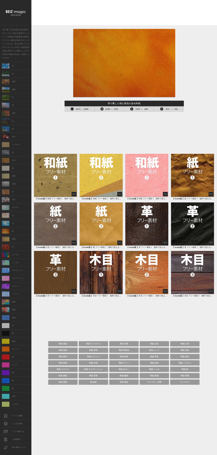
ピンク (14, 365)
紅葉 (13, 113)
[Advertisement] (124, 12)
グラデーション (18, 278)
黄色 (13, 341)
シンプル (15, 263)
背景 (13, 302)
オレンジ (15, 349)
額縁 (13, 239)
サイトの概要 (17, 416)
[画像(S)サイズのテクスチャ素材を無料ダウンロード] (139, 109)
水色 (13, 396)
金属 (13, 184)
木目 (13, 160)
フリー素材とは (18, 431)
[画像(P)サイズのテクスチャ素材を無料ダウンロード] (169, 109)
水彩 (13, 200)
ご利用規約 (16, 439)
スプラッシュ (17, 270)
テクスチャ (16, 145)
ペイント (15, 294)
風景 (13, 89)
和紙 (26, 36)
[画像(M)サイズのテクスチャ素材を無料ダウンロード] (109, 109)
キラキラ (15, 207)
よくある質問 (17, 424)
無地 (13, 318)
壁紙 (13, 310)
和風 (13, 82)
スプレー (15, 286)
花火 (13, 137)
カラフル (15, 255)
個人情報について (19, 447)
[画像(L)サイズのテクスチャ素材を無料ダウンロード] (79, 109)
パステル (15, 404)
